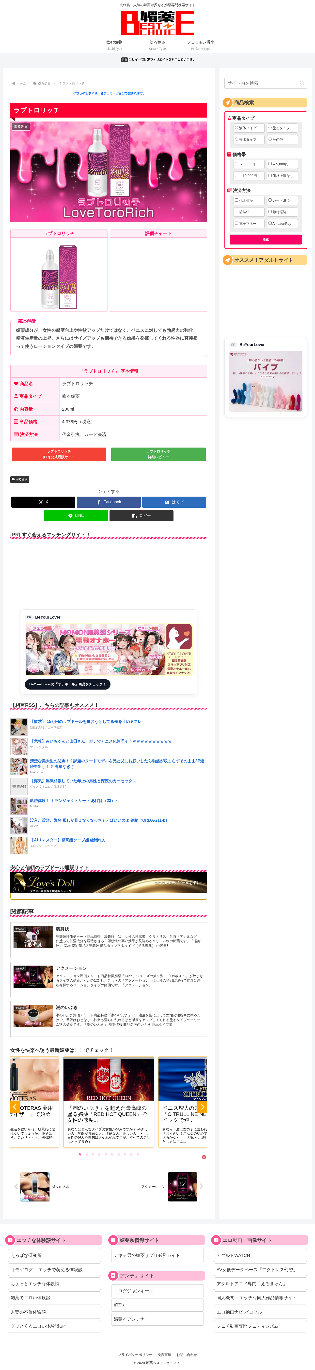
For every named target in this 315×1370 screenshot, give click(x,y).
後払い (244, 212)
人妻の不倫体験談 (28, 1312)
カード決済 (281, 200)
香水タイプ (247, 139)
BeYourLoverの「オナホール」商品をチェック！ (67, 684)
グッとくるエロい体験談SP (38, 1326)
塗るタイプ (281, 128)
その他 (278, 139)
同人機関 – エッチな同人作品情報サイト (257, 1297)
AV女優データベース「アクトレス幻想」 (257, 1269)
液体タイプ (247, 128)
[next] (202, 1107)
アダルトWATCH (233, 1255)
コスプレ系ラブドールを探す (177, 883)
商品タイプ (243, 118)
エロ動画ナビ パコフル (239, 1312)
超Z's (119, 1304)
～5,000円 (280, 164)
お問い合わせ (186, 1355)
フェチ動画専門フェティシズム (248, 1326)
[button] (141, 515)
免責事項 (164, 1355)
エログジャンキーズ (134, 1290)
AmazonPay (281, 223)
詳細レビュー (158, 454)
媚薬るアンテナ (129, 1319)
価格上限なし (283, 176)
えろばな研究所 (26, 1255)
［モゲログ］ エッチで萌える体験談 (47, 1269)
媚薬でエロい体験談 (30, 1297)
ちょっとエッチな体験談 (35, 1283)
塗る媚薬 (22, 479)
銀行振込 (279, 212)
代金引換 (246, 200)
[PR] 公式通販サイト (59, 454)
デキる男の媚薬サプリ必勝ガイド (147, 1255)
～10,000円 (248, 176)
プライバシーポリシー (135, 1355)
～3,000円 (247, 164)
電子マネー (247, 223)
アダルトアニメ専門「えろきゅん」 (252, 1283)
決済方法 (242, 190)
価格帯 (239, 154)
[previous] (15, 1107)
